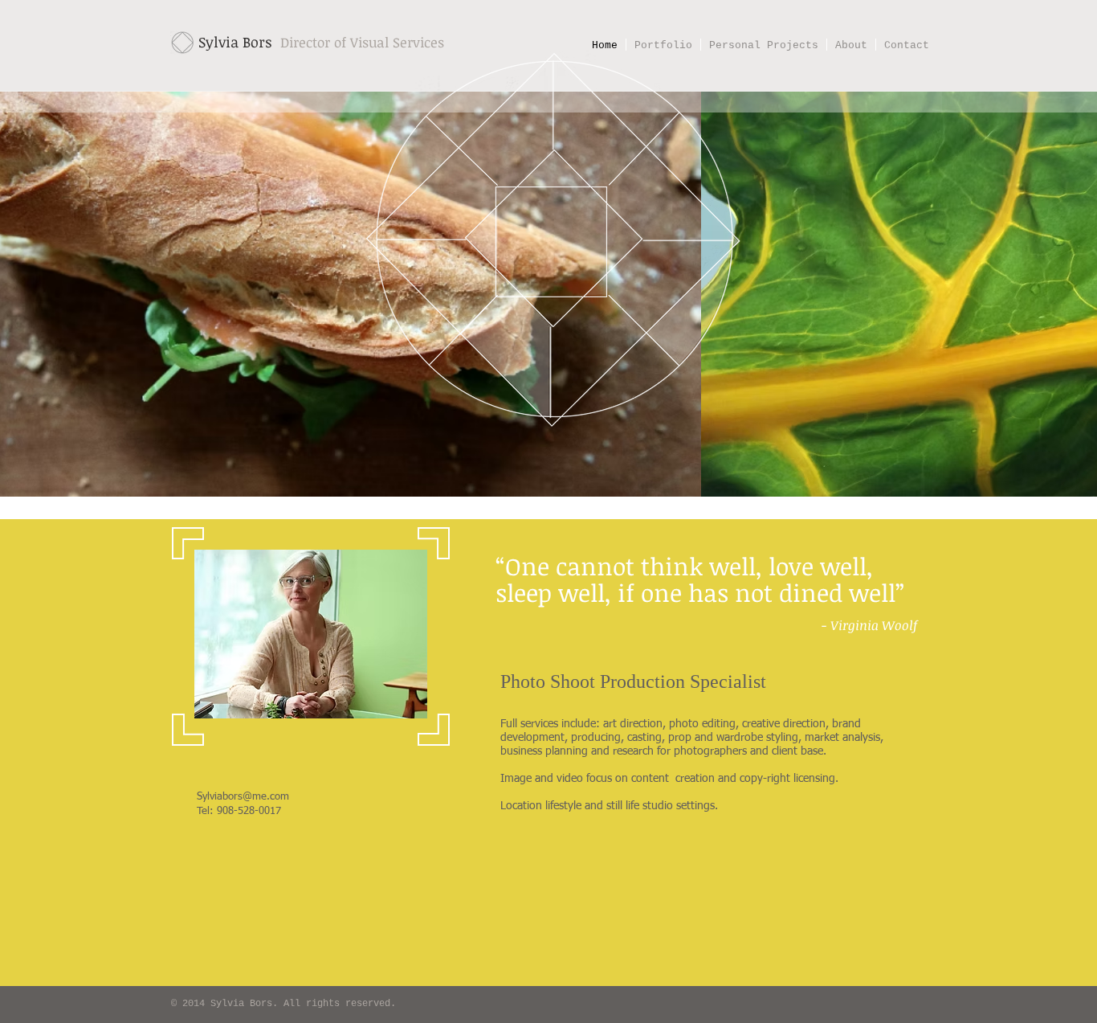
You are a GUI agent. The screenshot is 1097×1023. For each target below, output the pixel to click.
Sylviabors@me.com (243, 797)
